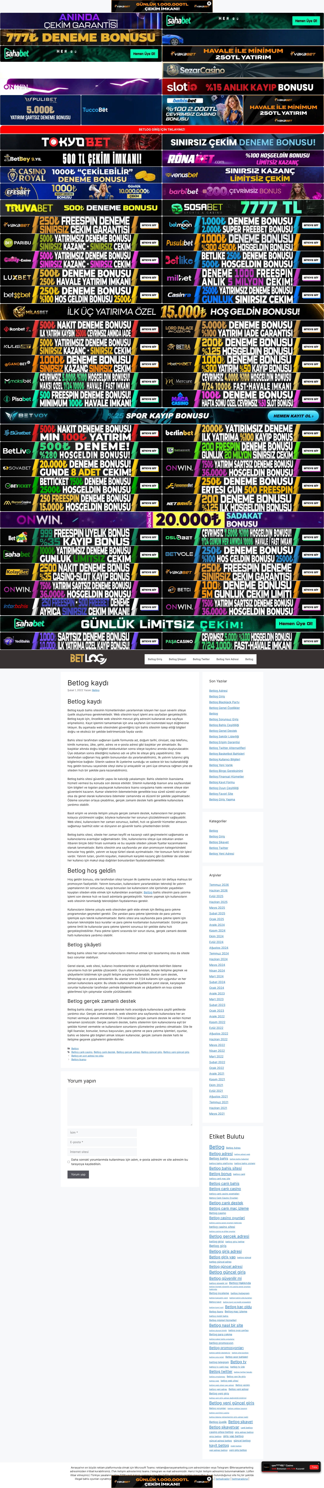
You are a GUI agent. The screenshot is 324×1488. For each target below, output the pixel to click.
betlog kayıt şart (216, 1307)
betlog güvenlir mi (218, 1283)
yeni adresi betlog (218, 1450)
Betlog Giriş (155, 659)
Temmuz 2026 (219, 884)
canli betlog (247, 1427)
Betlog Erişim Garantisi (224, 742)
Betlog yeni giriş (219, 1393)
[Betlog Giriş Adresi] (89, 659)
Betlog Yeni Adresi (228, 659)
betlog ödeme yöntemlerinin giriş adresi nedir (228, 1417)
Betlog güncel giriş (151, 1052)
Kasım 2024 (217, 930)
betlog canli (239, 1174)
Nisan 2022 (217, 1050)
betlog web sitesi (229, 1380)
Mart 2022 (216, 1056)
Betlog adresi (221, 1153)
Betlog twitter (220, 1371)
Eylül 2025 (216, 896)
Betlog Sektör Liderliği (224, 736)
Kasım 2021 (217, 1079)
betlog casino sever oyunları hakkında (225, 1223)
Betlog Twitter (201, 659)
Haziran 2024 (218, 959)
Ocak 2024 (216, 987)
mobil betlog (236, 1446)
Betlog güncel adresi (225, 1266)
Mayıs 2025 (217, 907)
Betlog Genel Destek (223, 730)
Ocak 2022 (216, 1068)
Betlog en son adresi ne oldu (87, 1055)
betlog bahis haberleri (239, 1159)
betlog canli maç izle (219, 1178)
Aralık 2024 (217, 925)
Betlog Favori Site (221, 793)
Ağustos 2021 (218, 1096)
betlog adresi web (242, 1154)
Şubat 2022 (217, 1062)
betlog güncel (244, 1257)
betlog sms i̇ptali (216, 1357)
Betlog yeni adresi (238, 1389)
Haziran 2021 (218, 1108)
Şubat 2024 (217, 982)
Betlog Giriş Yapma (222, 799)
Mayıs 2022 (217, 1045)
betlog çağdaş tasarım (237, 1408)
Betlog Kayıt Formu (222, 782)
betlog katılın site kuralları (241, 1298)
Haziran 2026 (218, 890)
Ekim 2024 (216, 936)
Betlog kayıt (215, 1302)
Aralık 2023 (217, 993)
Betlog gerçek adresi (128, 1052)
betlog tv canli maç (219, 1367)
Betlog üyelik (218, 1422)
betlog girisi (216, 1241)
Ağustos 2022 (218, 1033)
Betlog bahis (218, 1158)
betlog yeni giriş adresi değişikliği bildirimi (227, 1398)
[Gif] (162, 312)
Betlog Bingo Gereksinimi (226, 771)
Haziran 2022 (218, 1039)
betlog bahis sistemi (244, 1163)
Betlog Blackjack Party (224, 702)
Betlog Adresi (218, 690)
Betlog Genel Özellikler (224, 708)
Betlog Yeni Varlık (221, 765)
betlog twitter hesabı (243, 1372)
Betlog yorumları (217, 1408)
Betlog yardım (243, 1385)
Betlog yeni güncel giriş (176, 1052)
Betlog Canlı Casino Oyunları (223, 1198)
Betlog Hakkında (240, 1283)
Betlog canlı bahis (224, 1183)
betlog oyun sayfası (238, 1330)
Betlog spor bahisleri (236, 1356)
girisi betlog (215, 1436)
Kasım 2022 (217, 1022)
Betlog (249, 659)
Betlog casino (217, 1213)
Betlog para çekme (220, 1334)
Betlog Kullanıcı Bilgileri (224, 759)
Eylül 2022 (216, 1028)
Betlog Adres (233, 1147)
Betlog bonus (220, 1174)
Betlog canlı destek (104, 1052)
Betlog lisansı (78, 1059)
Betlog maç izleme (236, 1311)
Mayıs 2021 (217, 1113)
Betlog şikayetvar (224, 1427)
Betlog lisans (216, 1311)
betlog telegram (219, 1362)
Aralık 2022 (217, 1016)
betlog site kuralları (240, 1353)
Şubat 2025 (217, 913)
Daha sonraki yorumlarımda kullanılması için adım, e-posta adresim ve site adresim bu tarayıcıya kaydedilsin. (129, 1162)
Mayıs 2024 (217, 965)
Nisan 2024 (217, 970)
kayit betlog (219, 1445)
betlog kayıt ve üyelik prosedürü (237, 1302)
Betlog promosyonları (226, 1348)
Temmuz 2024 (219, 953)
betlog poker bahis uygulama (221, 1339)
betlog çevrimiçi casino (219, 1413)
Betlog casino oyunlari (227, 1218)
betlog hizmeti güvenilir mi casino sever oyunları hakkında (230, 1288)
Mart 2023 (216, 999)
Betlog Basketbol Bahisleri (227, 753)
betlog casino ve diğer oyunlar (222, 1231)
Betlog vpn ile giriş (236, 1376)
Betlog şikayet (240, 1421)
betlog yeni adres (218, 1389)
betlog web (214, 1381)
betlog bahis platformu (221, 1163)
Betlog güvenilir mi (225, 1278)
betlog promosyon (221, 1343)
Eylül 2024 (216, 942)
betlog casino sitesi (222, 1226)
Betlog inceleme (219, 1293)
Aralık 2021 (216, 1073)
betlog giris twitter (235, 1241)
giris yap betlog (233, 1436)
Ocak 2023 (216, 1010)
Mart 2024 (216, 976)
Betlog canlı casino (81, 1052)
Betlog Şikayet (177, 659)
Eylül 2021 (216, 1090)
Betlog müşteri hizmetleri (222, 1320)
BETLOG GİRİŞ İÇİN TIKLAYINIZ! (162, 129)
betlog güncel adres (220, 1261)
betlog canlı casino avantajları (224, 1193)
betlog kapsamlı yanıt (218, 1298)
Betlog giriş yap (222, 1257)
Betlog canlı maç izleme (229, 1208)
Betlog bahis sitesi (225, 1168)
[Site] (81, 224)
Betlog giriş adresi (225, 1251)
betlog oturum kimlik (218, 1330)
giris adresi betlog (244, 1432)
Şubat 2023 (217, 1005)
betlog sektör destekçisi (219, 1353)
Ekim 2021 (216, 1085)
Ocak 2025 (216, 919)
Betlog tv (238, 1361)
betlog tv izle (237, 1366)
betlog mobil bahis (218, 1316)
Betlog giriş (217, 1246)
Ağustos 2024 (218, 947)
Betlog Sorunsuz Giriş (223, 719)
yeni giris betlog (238, 1450)
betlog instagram (240, 1293)
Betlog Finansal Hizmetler (226, 776)
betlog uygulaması (217, 1377)
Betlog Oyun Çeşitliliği (224, 788)
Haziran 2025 (218, 902)
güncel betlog (242, 1440)
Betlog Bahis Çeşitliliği (224, 725)
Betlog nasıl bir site (226, 1325)
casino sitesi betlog (221, 1432)
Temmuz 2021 (218, 1102)
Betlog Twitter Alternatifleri (227, 748)
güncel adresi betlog (220, 1440)
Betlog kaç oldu (238, 1307)
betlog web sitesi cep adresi (221, 1385)
